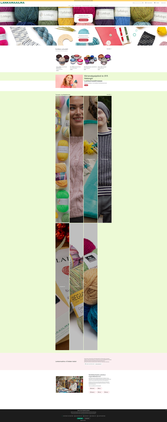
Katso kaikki (109, 48)
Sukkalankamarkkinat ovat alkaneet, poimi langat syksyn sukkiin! (83, 0)
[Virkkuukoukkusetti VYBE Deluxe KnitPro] (62, 59)
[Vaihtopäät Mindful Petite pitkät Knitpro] (90, 59)
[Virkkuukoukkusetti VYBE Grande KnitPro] (76, 59)
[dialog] (83, 415)
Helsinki (92, 388)
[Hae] (143, 3)
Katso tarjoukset (83, 19)
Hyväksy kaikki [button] (80, 418)
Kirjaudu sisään (163, 2)
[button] (56, 59)
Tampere (92, 392)
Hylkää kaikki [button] (87, 418)
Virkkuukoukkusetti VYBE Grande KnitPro (75, 67)
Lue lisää (86, 85)
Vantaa (106, 392)
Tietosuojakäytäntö (83, 414)
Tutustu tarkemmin (98, 363)
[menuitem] (69, 5)
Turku (100, 392)
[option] (83, 62)
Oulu (99, 388)
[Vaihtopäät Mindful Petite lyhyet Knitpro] (104, 59)
